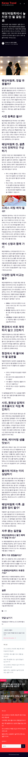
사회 (5, 611)
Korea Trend (9, 2)
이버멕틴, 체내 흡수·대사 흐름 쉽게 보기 (14, 720)
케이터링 (6, 449)
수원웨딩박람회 (14, 576)
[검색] (23, 746)
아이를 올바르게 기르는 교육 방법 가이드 (13, 697)
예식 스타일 (9, 173)
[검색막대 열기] (20, 3)
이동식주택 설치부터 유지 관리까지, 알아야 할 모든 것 (13, 685)
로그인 (17, 622)
